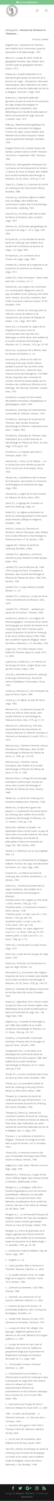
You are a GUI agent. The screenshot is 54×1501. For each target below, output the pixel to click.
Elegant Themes (25, 1493)
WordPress (27, 1496)
